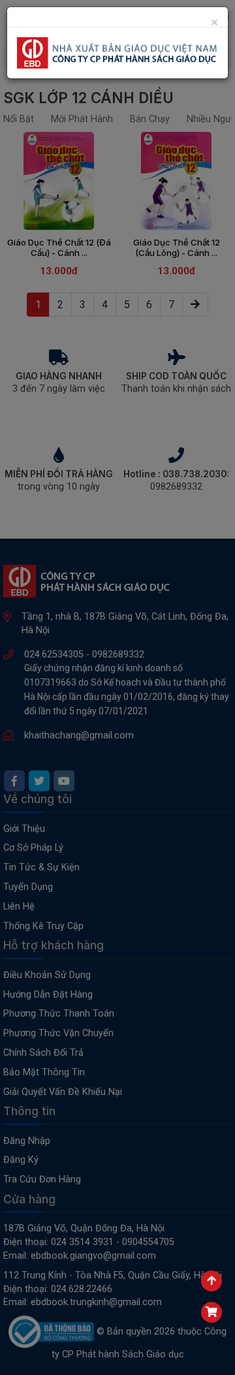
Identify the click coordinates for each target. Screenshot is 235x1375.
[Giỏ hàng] (211, 1312)
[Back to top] (211, 1281)
